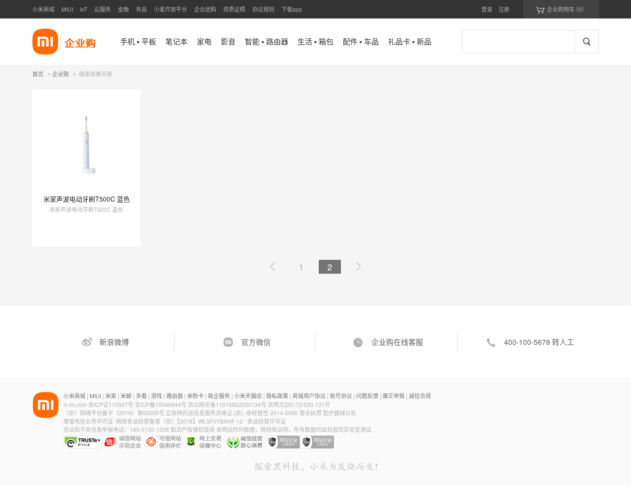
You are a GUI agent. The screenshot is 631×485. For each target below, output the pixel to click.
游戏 (156, 395)
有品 (141, 9)
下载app (291, 9)
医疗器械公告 (339, 413)
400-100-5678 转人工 (539, 342)
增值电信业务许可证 (88, 421)
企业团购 (205, 9)
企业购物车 (561, 9)
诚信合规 (420, 395)
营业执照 (310, 413)
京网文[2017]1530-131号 (299, 404)
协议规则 (263, 9)
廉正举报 (393, 395)
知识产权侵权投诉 (192, 429)
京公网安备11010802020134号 (228, 404)
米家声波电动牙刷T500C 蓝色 (86, 198)
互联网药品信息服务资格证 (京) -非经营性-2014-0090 (232, 413)
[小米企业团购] (45, 42)
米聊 (126, 395)
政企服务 (219, 395)
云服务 (102, 9)
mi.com (78, 404)
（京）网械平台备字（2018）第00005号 (114, 413)
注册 (504, 9)
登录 (486, 9)
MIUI (67, 9)
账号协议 (341, 395)
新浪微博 (114, 342)
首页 (37, 74)
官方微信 (256, 342)
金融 (123, 9)
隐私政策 (277, 395)
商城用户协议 (309, 395)
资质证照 (234, 9)
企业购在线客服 (397, 342)
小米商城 (43, 9)
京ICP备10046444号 (161, 404)
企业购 (60, 74)
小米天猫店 (248, 395)
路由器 (174, 395)
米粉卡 (195, 395)
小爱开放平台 (170, 9)
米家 (110, 395)
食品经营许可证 (266, 421)
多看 (141, 395)
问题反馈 (367, 395)
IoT (83, 9)
